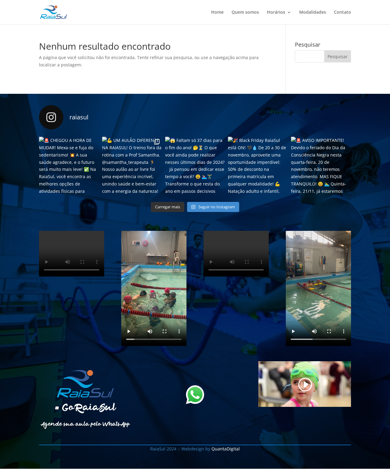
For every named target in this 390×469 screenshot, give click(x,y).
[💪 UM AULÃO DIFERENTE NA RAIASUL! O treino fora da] (132, 167)
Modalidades (312, 12)
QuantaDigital (225, 449)
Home (217, 12)
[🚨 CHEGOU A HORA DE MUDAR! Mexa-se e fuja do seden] (69, 167)
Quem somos (245, 12)
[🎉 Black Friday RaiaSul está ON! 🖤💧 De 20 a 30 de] (258, 167)
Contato (342, 12)
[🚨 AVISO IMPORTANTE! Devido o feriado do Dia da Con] (321, 167)
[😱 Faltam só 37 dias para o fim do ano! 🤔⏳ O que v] (195, 167)
